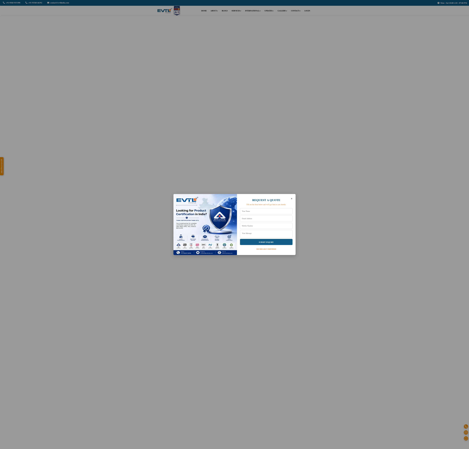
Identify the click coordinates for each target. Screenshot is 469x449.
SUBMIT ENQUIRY (266, 242)
